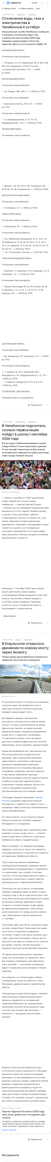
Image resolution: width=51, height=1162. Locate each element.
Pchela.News (20, 422)
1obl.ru (18, 640)
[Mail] (8, 3)
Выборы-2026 (10, 9)
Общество (32, 14)
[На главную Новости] (15, 3)
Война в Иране (27, 9)
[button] (25, 475)
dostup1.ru (21, 14)
